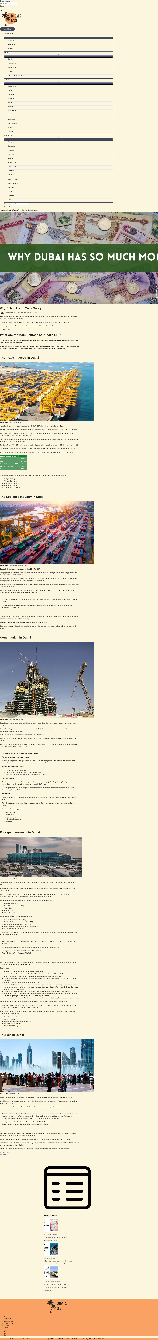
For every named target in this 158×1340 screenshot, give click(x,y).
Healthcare (11, 98)
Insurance (11, 106)
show (8, 329)
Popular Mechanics (16, 719)
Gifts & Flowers (13, 175)
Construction (12, 86)
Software (11, 187)
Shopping (7, 135)
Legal (10, 115)
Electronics (11, 154)
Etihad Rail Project (11, 770)
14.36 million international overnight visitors (41, 1101)
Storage (10, 191)
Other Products (13, 183)
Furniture (11, 171)
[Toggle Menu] (58, 38)
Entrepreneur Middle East (18, 565)
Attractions (11, 44)
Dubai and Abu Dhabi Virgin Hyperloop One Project (22, 774)
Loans (10, 71)
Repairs (10, 127)
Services (6, 79)
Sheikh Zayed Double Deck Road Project (18, 772)
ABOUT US (7, 1319)
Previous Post (5, 1152)
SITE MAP (7, 1327)
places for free (17, 1148)
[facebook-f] (5, 1332)
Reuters (18, 448)
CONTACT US (8, 1321)
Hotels (10, 102)
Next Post (4, 1154)
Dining (10, 90)
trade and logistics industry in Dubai (28, 626)
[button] (7, 206)
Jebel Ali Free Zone (16, 879)
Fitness (10, 48)
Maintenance (12, 119)
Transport (11, 131)
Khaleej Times (15, 1094)
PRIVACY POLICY (10, 1323)
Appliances (11, 142)
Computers (11, 146)
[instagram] (5, 1335)
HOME (6, 1317)
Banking (10, 59)
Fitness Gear (12, 162)
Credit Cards (12, 63)
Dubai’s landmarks (63, 1148)
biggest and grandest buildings (25, 723)
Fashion (10, 158)
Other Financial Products (16, 75)
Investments (12, 67)
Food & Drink (12, 166)
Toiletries (11, 195)
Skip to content (5, 1)
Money (6, 52)
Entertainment (8, 34)
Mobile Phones (13, 179)
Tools (9, 199)
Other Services (12, 123)
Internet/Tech (12, 111)
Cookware (11, 150)
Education (11, 94)
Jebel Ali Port (4, 575)
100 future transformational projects (61, 962)
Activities (11, 40)
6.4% (33, 735)
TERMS (6, 1325)
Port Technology (15, 422)
